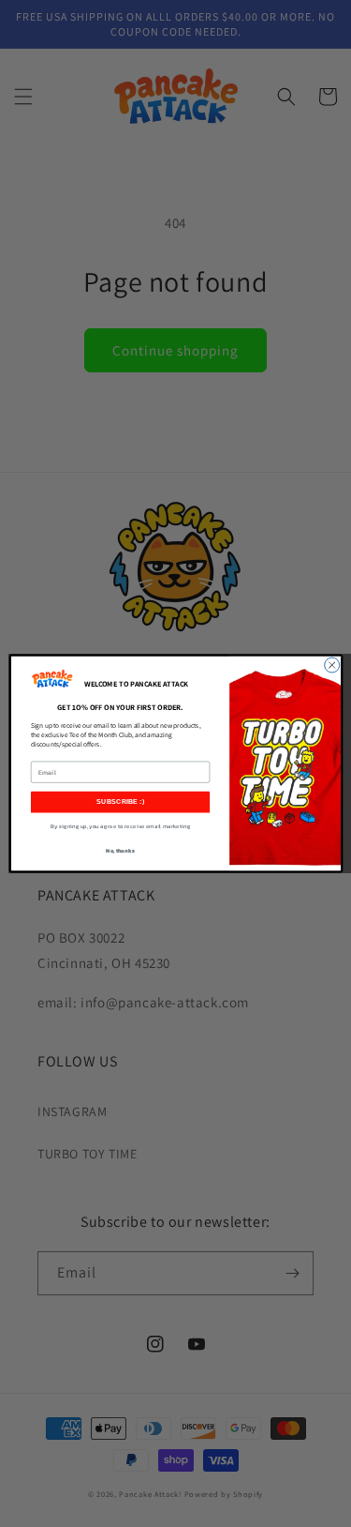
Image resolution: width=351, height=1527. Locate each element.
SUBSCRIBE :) (120, 802)
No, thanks (120, 850)
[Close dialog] (331, 665)
